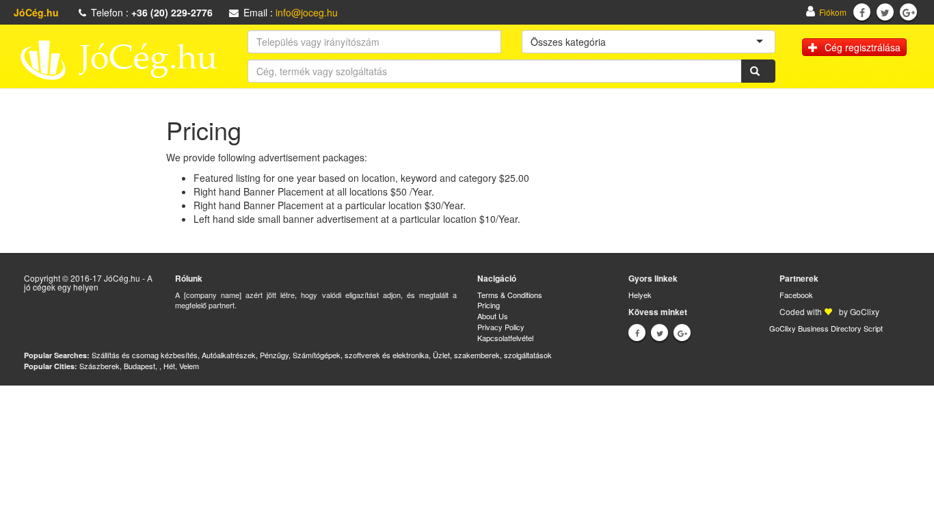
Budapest (139, 365)
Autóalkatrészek (229, 354)
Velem (189, 365)
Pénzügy (274, 354)
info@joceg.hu (307, 12)
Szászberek (99, 365)
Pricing (488, 304)
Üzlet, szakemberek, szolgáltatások (492, 354)
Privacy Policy (500, 326)
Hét (169, 365)
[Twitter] (885, 12)
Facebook (796, 294)
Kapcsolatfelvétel (505, 337)
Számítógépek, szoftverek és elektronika (361, 354)
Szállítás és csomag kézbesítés (145, 354)
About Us (492, 315)
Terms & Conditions (509, 294)
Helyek (640, 294)
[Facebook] (862, 12)
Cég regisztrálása (862, 47)
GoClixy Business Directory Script (826, 328)
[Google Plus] (909, 12)
